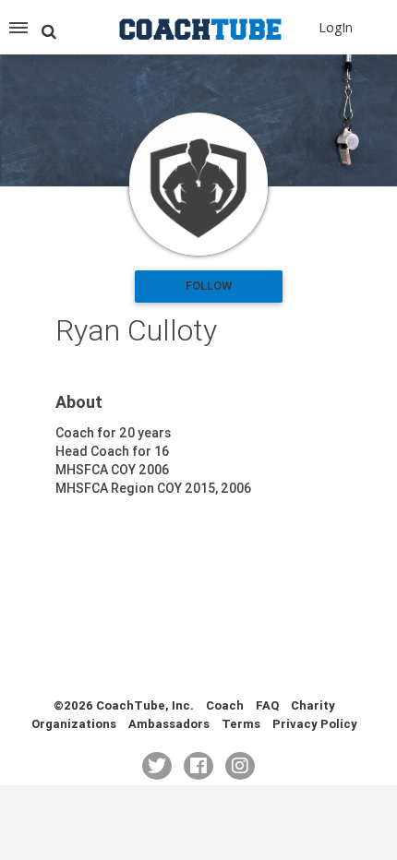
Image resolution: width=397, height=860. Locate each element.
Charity (313, 705)
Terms (241, 724)
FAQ (267, 705)
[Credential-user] (198, 184)
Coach (225, 705)
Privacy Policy (314, 724)
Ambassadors (169, 724)
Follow (209, 285)
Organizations (73, 724)
